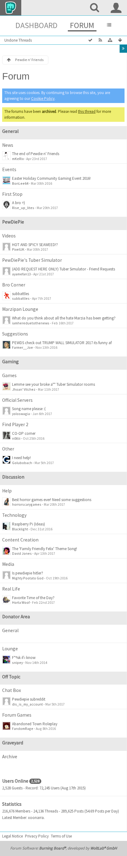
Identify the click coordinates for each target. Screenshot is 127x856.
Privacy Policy (37, 836)
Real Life (11, 589)
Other (8, 449)
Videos (9, 236)
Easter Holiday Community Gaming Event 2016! (51, 178)
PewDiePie (13, 222)
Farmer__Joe (22, 347)
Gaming (10, 361)
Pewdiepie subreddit (28, 699)
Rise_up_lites (23, 207)
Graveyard (12, 743)
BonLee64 (20, 183)
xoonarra (36, 817)
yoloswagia (21, 413)
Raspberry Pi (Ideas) (28, 524)
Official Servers (17, 400)
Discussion (13, 477)
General (10, 131)
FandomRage (22, 728)
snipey (17, 662)
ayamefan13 (21, 274)
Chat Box (11, 690)
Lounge (10, 649)
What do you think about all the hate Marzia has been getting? (64, 318)
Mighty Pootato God (27, 578)
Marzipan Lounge (20, 309)
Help (7, 491)
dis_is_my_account (27, 704)
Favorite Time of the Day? (33, 597)
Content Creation (20, 540)
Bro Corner (13, 285)
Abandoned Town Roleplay (34, 723)
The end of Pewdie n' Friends (35, 153)
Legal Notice (12, 836)
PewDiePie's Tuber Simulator (32, 260)
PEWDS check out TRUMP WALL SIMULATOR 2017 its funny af (62, 342)
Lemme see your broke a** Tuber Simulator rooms (53, 384)
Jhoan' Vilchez (23, 389)
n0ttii (16, 438)
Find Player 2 (15, 424)
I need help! (21, 457)
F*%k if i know (23, 657)
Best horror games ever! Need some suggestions (51, 499)
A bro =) (18, 202)
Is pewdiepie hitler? (27, 573)
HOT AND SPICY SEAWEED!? (35, 244)
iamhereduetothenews (30, 323)
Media (8, 564)
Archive (9, 756)
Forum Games (16, 715)
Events (9, 169)
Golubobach (22, 462)
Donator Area (16, 616)
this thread (87, 111)
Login (116, 7)
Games (9, 375)
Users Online (15, 781)
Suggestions (15, 334)
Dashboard (36, 25)
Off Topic (11, 677)
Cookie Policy (43, 98)
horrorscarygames (26, 504)
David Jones (22, 553)
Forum (82, 25)
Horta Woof (21, 602)
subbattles (20, 293)
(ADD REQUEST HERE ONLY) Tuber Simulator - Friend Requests (63, 269)
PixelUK (18, 249)
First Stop (12, 194)
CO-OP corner (23, 433)
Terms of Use (61, 836)
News (7, 145)
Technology (14, 515)
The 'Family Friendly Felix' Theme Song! (44, 548)
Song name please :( (29, 408)
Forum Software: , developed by (63, 848)
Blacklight (20, 529)
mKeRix (18, 158)
